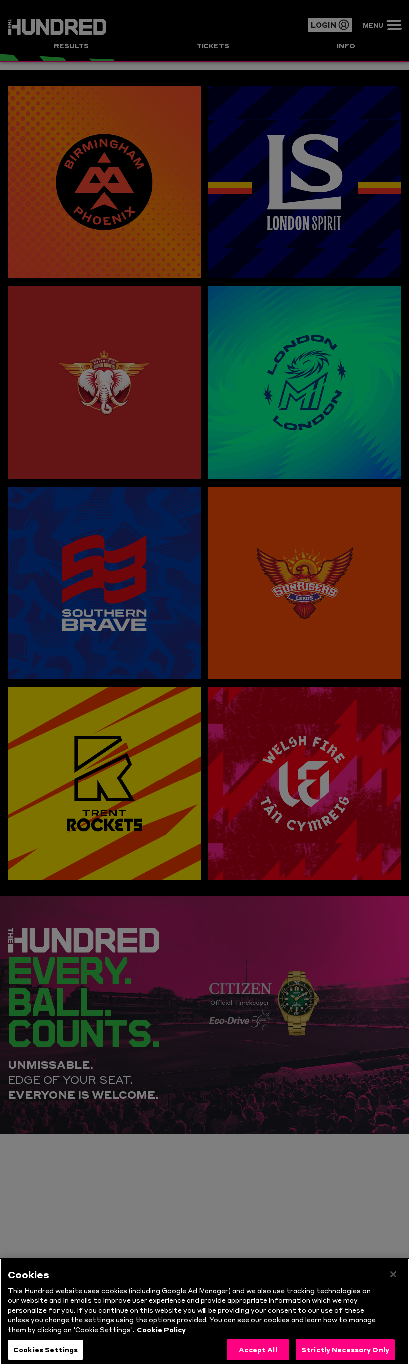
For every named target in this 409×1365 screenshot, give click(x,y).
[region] (204, 1311)
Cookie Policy (161, 1329)
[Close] (393, 1274)
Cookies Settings (45, 1349)
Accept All (258, 1349)
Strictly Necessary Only (345, 1349)
